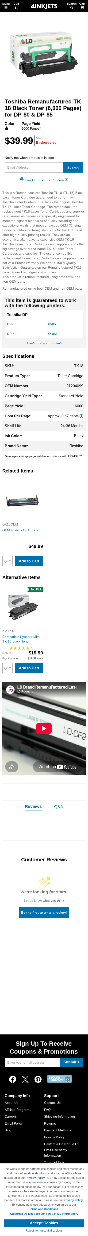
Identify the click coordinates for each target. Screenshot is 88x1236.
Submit (73, 168)
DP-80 (11, 324)
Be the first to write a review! (44, 912)
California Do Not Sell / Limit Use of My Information (61, 1149)
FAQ (47, 1110)
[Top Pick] (22, 626)
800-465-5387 (16, 8)
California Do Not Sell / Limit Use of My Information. (44, 1213)
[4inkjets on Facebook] (12, 1079)
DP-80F (13, 334)
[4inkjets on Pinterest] (38, 1079)
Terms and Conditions (43, 1209)
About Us (11, 1103)
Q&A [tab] (58, 806)
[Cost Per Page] (81, 416)
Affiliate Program (17, 1110)
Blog (8, 1130)
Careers (11, 1116)
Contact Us (52, 1103)
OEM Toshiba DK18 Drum (21, 530)
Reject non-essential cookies (44, 1230)
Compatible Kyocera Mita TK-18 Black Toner (21, 639)
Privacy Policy (54, 1137)
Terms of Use (54, 1162)
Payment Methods (57, 1130)
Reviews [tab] (33, 806)
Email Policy (14, 1123)
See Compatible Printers (44, 180)
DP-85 (51, 324)
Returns (50, 1123)
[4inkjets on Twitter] (25, 1079)
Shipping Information (59, 1116)
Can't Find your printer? (44, 343)
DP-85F (52, 334)
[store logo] (44, 6)
